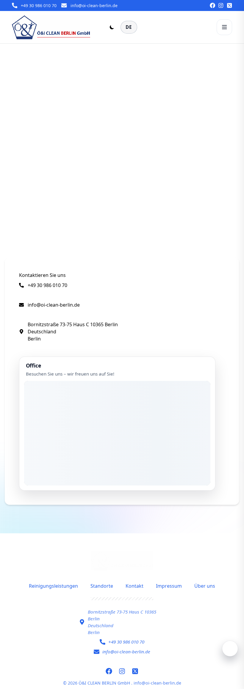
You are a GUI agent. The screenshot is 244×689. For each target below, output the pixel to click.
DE (129, 27)
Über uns (204, 586)
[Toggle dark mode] (112, 27)
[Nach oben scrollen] (230, 648)
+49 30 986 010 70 (39, 5)
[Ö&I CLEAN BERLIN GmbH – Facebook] (212, 5)
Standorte (101, 586)
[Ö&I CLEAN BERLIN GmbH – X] (229, 5)
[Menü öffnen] (224, 27)
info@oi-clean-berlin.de (94, 5)
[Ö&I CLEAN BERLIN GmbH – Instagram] (220, 5)
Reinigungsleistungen (53, 586)
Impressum (169, 586)
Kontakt (134, 586)
